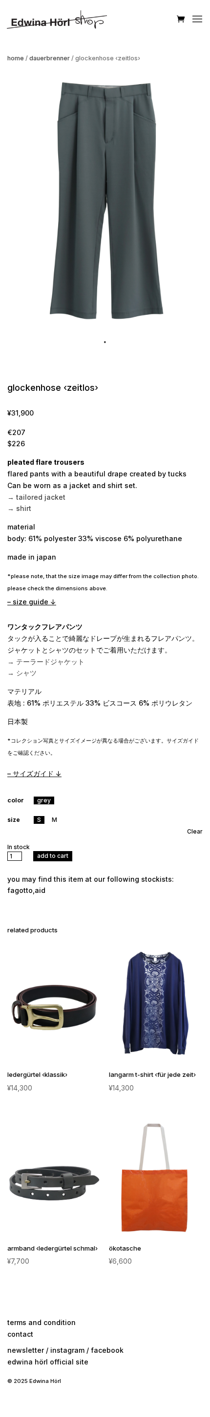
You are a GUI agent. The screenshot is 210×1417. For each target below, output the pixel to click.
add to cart (52, 855)
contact (20, 1334)
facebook (107, 1350)
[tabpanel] (105, 200)
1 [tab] (105, 342)
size (13, 819)
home (15, 58)
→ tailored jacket (36, 497)
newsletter (25, 1350)
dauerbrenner (49, 58)
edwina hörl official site (47, 1362)
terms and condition (41, 1322)
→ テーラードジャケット (45, 661)
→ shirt (19, 508)
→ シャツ (22, 673)
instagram (67, 1350)
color (15, 800)
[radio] (44, 800)
